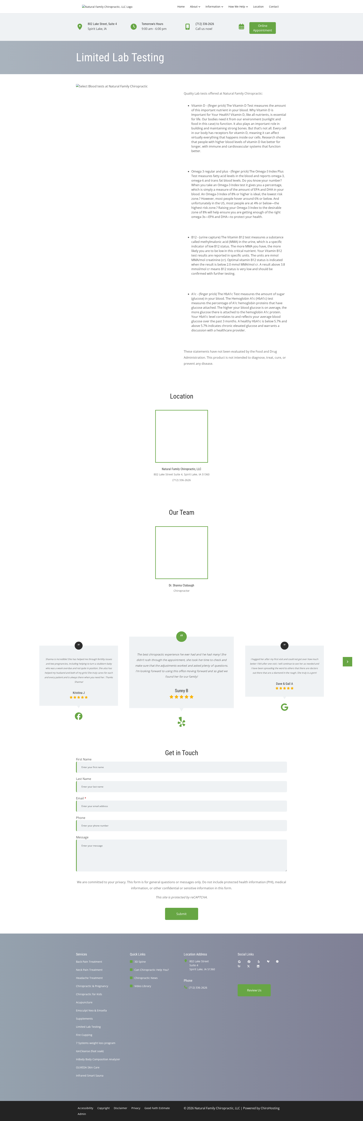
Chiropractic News (146, 978)
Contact (274, 6)
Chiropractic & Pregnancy (92, 986)
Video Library (142, 986)
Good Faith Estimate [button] (157, 1108)
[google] (239, 962)
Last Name (83, 779)
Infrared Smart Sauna (89, 1075)
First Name (84, 759)
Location (258, 6)
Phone (80, 818)
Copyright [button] (103, 1108)
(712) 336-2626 (198, 987)
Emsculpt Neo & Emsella (91, 1010)
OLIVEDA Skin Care (87, 1067)
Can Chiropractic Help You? (151, 970)
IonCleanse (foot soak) (90, 1051)
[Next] (347, 661)
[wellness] (239, 966)
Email (81, 798)
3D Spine (140, 961)
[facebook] (249, 962)
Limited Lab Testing (88, 1026)
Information (213, 6)
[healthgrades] (268, 962)
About (194, 6)
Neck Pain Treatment (89, 970)
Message (82, 837)
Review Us (254, 990)
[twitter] (248, 966)
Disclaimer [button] (120, 1108)
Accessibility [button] (85, 1108)
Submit (181, 914)
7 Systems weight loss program (95, 1043)
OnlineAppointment (262, 28)
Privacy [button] (135, 1108)
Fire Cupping (84, 1035)
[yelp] (259, 962)
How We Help (236, 6)
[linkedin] (258, 966)
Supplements (84, 1018)
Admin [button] (82, 1114)
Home (181, 6)
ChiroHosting (270, 1108)
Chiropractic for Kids (89, 994)
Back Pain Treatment (89, 961)
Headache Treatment (89, 978)
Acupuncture (84, 1002)
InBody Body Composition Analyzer (98, 1059)
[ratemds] (277, 962)
